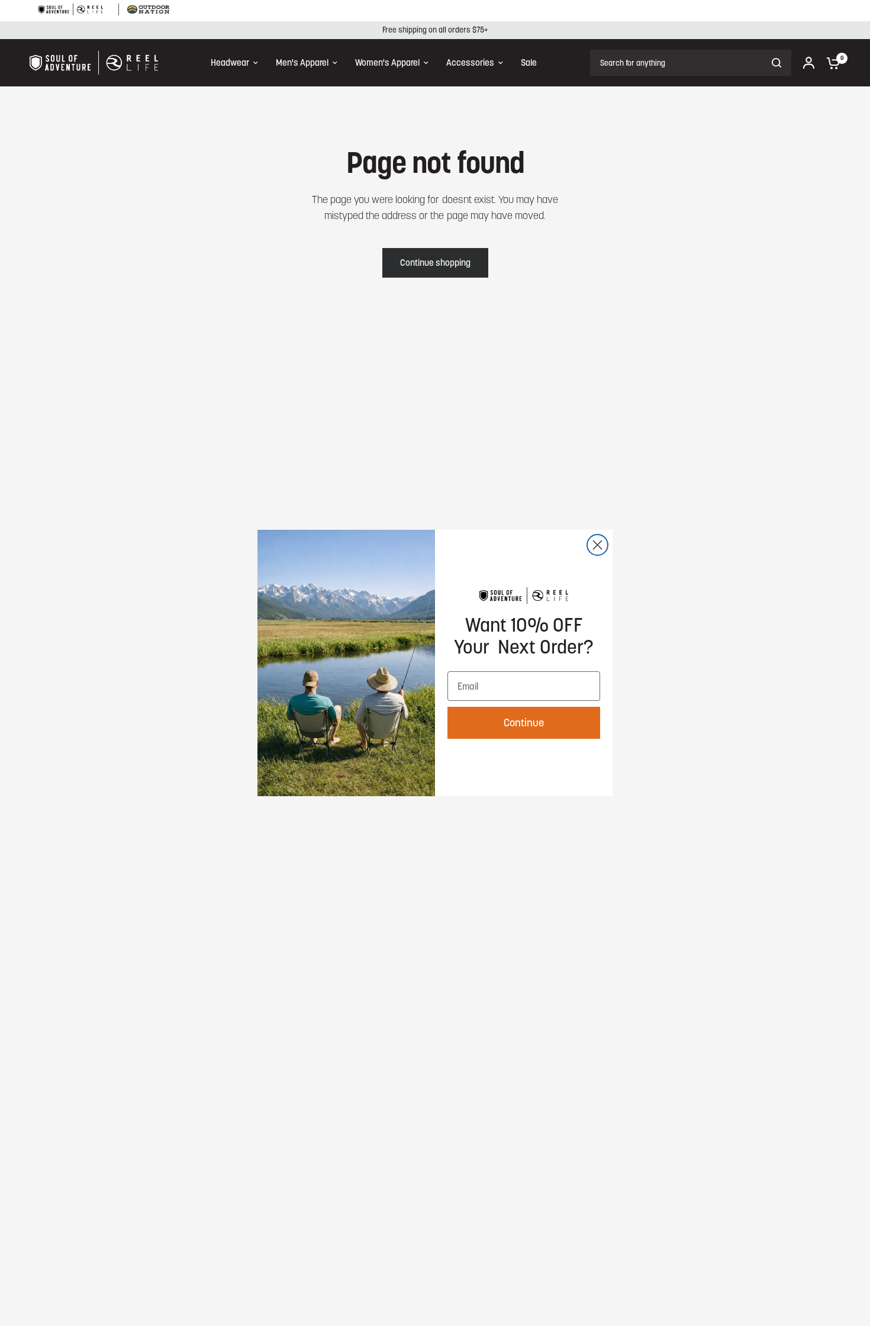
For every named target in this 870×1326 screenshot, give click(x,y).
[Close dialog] (597, 545)
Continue (524, 722)
